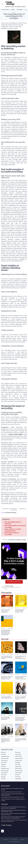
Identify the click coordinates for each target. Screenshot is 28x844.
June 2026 (17, 776)
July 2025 (3, 766)
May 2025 (3, 764)
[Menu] (2, 4)
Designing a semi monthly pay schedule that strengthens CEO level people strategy (13, 811)
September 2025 (5, 768)
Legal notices (6, 839)
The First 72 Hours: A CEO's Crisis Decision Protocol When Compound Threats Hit (13, 814)
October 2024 (18, 756)
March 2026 (3, 774)
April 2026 (17, 774)
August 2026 (18, 778)
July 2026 (3, 778)
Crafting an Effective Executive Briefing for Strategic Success (12, 789)
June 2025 (17, 764)
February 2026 (18, 772)
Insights (13, 9)
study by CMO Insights (15, 434)
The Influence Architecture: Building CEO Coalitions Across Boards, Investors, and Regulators (13, 807)
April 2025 (17, 762)
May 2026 (3, 776)
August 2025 (18, 766)
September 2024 (5, 756)
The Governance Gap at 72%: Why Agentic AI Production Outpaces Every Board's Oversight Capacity (13, 817)
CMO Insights (20, 9)
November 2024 (4, 758)
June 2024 (17, 752)
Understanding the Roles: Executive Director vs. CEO (12, 797)
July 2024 (3, 754)
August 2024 (18, 754)
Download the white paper (14, 581)
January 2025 (4, 760)
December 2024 (19, 758)
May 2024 (3, 752)
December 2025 (19, 770)
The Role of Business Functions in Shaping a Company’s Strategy (13, 800)
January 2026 (4, 772)
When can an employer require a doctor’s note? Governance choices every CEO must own (14, 821)
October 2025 (18, 768)
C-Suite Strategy (5, 9)
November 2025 (4, 770)
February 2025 (18, 760)
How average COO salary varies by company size (11, 791)
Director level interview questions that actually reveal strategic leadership (12, 794)
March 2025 (3, 762)
